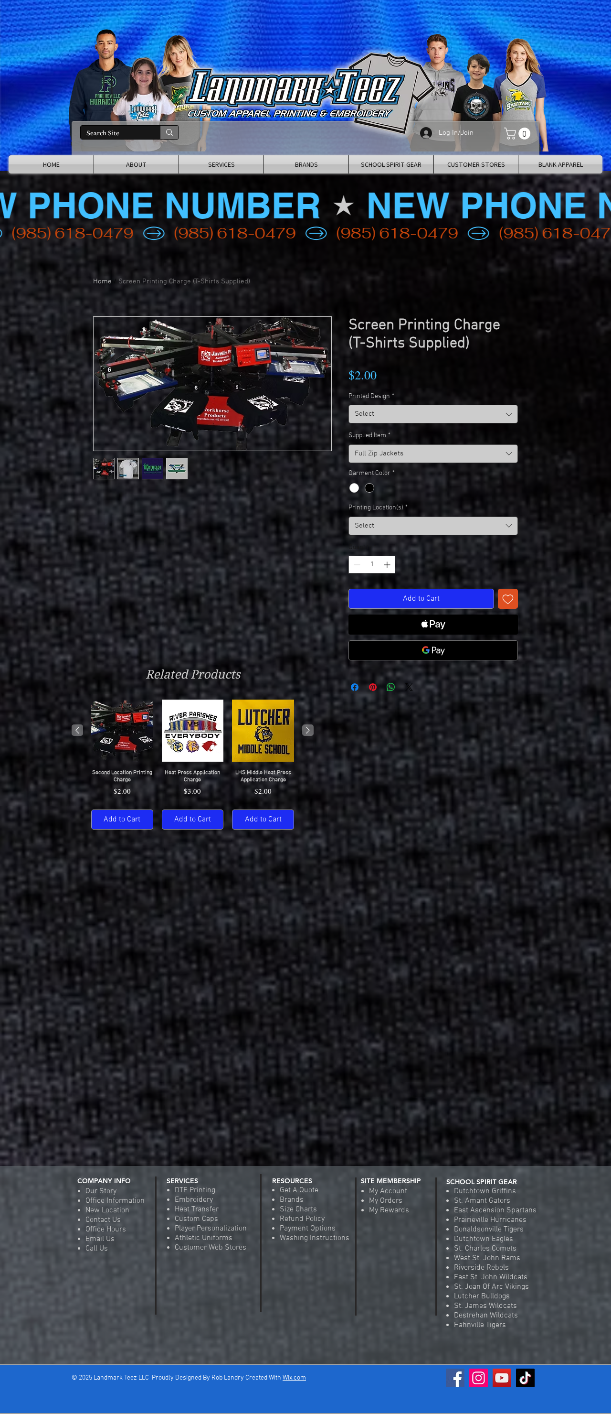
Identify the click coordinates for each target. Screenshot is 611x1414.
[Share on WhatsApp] (391, 687)
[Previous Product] (77, 730)
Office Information (115, 1201)
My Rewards (389, 1210)
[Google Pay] (433, 650)
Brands (292, 1200)
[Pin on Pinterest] (373, 687)
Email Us (100, 1239)
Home (102, 281)
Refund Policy (302, 1219)
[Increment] (388, 564)
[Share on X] (409, 687)
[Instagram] (478, 1378)
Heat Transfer (197, 1209)
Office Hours (105, 1229)
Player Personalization (211, 1228)
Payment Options (308, 1228)
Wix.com (294, 1378)
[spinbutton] (372, 564)
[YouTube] (502, 1378)
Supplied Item (369, 436)
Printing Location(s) (378, 508)
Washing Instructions (314, 1238)
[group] (193, 764)
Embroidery (194, 1200)
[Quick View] (122, 731)
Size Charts (298, 1209)
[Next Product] (308, 730)
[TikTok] (525, 1378)
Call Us (96, 1248)
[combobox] (433, 414)
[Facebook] (455, 1378)
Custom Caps (196, 1219)
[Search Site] (169, 132)
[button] (518, 134)
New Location (107, 1210)
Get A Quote (299, 1190)
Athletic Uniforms (203, 1238)
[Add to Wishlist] (508, 599)
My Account (388, 1191)
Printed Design (371, 396)
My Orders (385, 1201)
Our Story (100, 1191)
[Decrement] (356, 564)
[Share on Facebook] (354, 687)
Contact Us (103, 1220)
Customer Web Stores (210, 1247)
